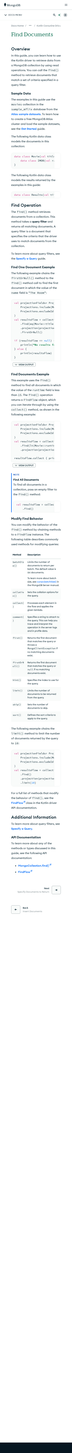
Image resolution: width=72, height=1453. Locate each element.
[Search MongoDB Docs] (54, 15)
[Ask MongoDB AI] (59, 15)
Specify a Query (26, 258)
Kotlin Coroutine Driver (49, 25)
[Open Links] (66, 5)
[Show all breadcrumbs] (30, 25)
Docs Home (17, 25)
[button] (24, 364)
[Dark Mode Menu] (65, 15)
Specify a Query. (22, 828)
